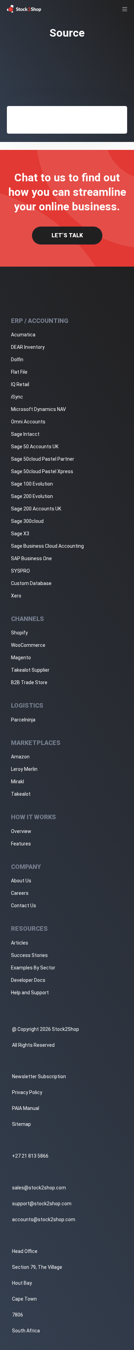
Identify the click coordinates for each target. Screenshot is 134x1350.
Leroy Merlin (24, 769)
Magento (21, 657)
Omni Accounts (28, 421)
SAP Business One (31, 558)
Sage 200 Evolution (32, 496)
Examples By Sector (33, 967)
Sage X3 (20, 533)
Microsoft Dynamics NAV (38, 409)
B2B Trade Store (29, 682)
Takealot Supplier (30, 670)
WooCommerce (28, 645)
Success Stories (29, 955)
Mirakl (17, 781)
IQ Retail (20, 384)
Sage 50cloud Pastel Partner (42, 459)
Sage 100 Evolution (32, 484)
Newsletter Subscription (39, 1076)
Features (21, 843)
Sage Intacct (25, 434)
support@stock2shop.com (41, 1203)
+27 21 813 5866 (30, 1156)
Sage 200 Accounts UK (36, 508)
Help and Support (30, 992)
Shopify (19, 632)
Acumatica (23, 334)
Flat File (19, 372)
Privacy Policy (27, 1092)
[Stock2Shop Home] (24, 9)
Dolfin (17, 359)
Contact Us (23, 905)
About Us (21, 880)
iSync (17, 397)
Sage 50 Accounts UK (34, 446)
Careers (20, 893)
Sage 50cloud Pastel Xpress (42, 471)
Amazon (20, 756)
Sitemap (21, 1124)
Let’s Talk (67, 235)
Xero (16, 596)
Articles (19, 943)
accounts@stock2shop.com (43, 1219)
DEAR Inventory (28, 347)
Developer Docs (28, 980)
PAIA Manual (25, 1108)
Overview (21, 831)
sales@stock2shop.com (39, 1187)
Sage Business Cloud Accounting (47, 546)
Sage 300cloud (27, 521)
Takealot (21, 794)
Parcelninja (23, 719)
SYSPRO (20, 571)
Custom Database (31, 583)
